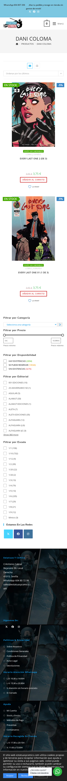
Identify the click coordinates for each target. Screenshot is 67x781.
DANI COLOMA (44, 43)
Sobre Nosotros (14, 646)
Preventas (11, 725)
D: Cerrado (12, 692)
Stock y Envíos (13, 715)
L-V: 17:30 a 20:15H (16, 742)
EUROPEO (37, 268)
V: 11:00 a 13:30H (15, 747)
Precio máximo (57, 345)
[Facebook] (18, 534)
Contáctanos (13, 729)
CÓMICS (29, 154)
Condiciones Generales (18, 651)
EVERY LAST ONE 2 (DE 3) (33, 158)
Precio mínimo (9, 345)
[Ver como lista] (37, 65)
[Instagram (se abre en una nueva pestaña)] (37, 11)
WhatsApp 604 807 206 (14, 5)
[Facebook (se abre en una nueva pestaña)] (34, 11)
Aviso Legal (12, 660)
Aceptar (9, 775)
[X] (8, 534)
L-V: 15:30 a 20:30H (16, 683)
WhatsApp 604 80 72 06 (16, 580)
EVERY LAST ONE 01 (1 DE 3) (33, 272)
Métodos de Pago (15, 720)
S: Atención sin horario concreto (22, 688)
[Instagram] (28, 534)
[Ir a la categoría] (60, 324)
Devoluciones (13, 665)
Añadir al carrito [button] (33, 179)
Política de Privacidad (17, 656)
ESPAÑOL (37, 154)
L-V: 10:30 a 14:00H (16, 678)
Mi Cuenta (12, 710)
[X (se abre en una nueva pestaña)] (30, 11)
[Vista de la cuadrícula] (30, 65)
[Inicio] (17, 43)
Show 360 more (10, 434)
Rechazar (25, 775)
